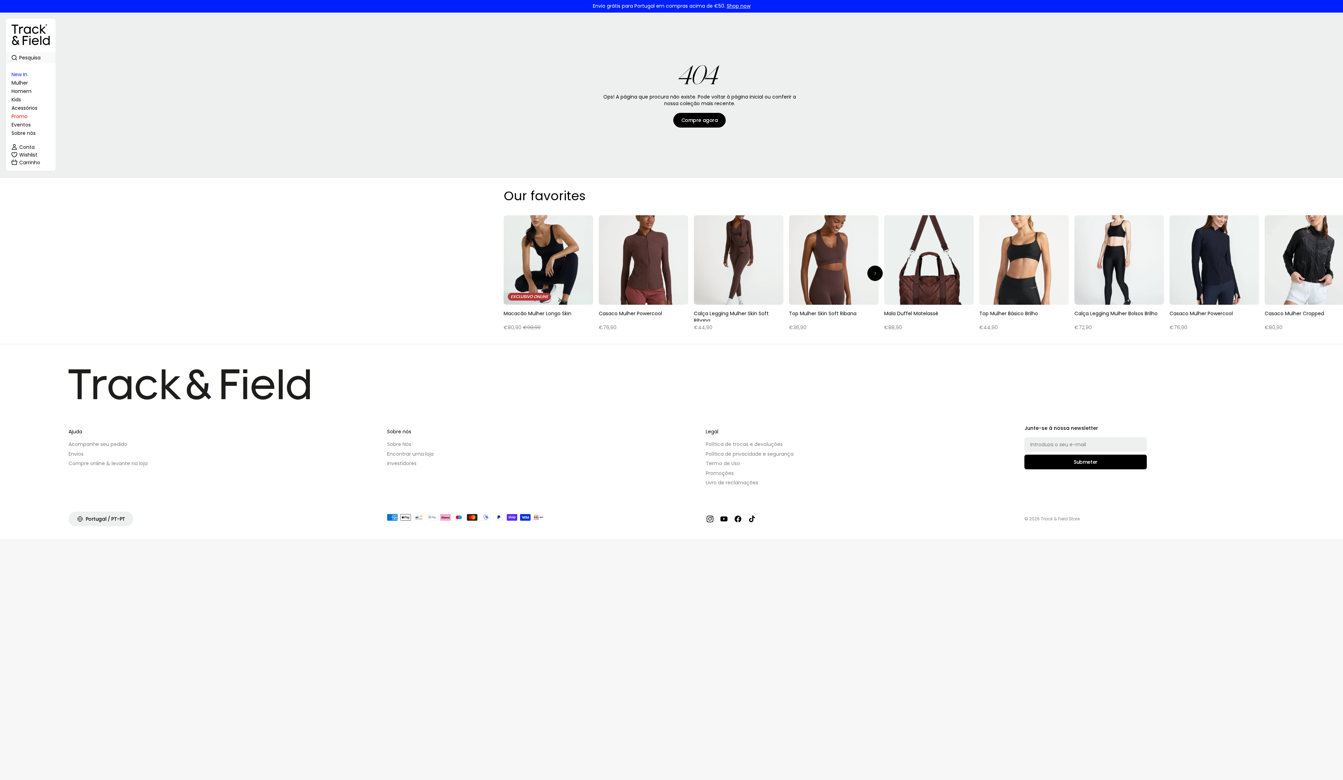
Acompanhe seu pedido (98, 444)
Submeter (1085, 461)
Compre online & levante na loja (108, 463)
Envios (76, 453)
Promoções (720, 473)
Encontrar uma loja (410, 453)
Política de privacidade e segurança (750, 453)
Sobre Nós (399, 444)
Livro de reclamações (732, 482)
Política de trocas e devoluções (744, 444)
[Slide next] (875, 273)
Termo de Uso (723, 463)
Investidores (402, 463)
